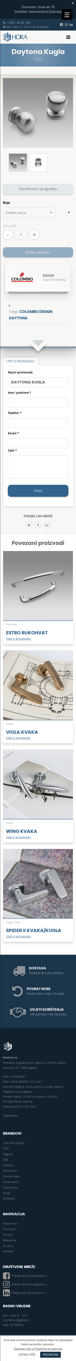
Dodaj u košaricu (38, 252)
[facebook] (38, 525)
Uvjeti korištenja (47, 1010)
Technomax (10, 1187)
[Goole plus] (47, 525)
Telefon (15, 413)
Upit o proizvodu (18, 639)
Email (13, 433)
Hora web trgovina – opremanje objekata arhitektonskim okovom (15, 37)
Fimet (6, 1193)
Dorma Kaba (11, 1176)
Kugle (38, 59)
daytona (18, 318)
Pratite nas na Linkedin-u (28, 1293)
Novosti (8, 1235)
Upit (12, 450)
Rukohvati (11, 624)
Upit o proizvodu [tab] (20, 361)
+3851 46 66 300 (18, 22)
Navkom (8, 1165)
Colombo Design (35, 312)
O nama (8, 1246)
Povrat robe (39, 989)
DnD (6, 1148)
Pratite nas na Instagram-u (29, 1284)
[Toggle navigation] (68, 37)
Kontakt (8, 1251)
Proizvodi (9, 1229)
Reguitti (8, 1154)
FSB (5, 1160)
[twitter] (29, 525)
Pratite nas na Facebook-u (29, 1276)
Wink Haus (10, 1171)
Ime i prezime (19, 393)
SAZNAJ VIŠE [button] (26, 1354)
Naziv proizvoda (20, 372)
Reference (9, 1240)
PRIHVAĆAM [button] (50, 1354)
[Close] (73, 3)
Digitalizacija (10, 1115)
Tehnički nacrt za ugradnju (38, 189)
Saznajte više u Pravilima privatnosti (38, 1349)
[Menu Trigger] (67, 14)
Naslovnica (10, 1223)
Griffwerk (9, 1198)
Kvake (9, 723)
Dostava (37, 968)
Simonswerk (11, 1182)
